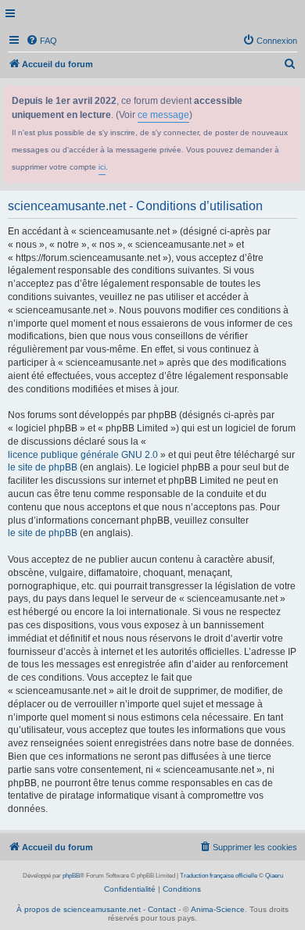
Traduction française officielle (218, 875)
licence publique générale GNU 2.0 (83, 454)
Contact (162, 909)
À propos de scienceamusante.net (78, 909)
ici (102, 167)
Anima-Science (218, 909)
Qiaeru (274, 875)
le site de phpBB (42, 467)
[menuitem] (41, 40)
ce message (163, 114)
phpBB (71, 875)
